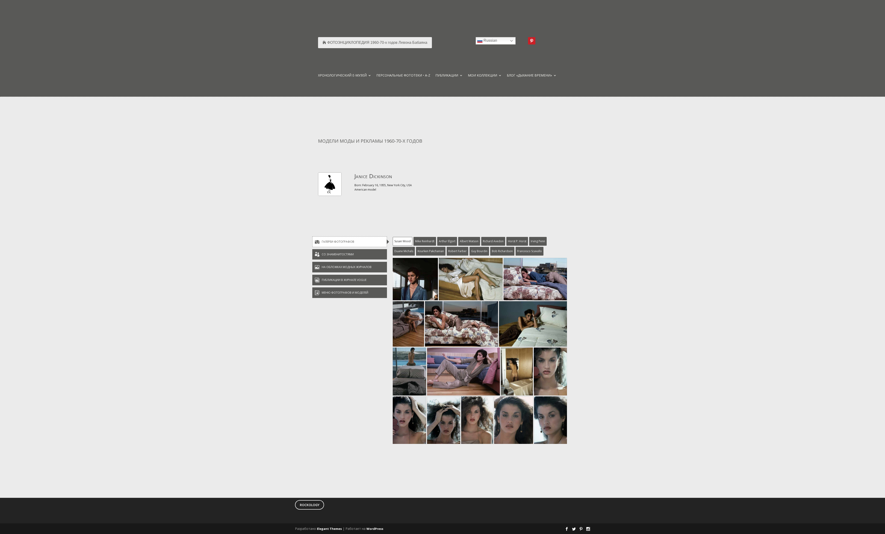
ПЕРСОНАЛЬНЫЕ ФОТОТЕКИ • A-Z (403, 75)
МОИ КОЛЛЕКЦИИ (482, 75)
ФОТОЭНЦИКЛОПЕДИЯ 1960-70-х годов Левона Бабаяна (377, 42)
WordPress (374, 529)
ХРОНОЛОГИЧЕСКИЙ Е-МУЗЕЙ (342, 75)
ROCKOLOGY (309, 505)
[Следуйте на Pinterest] (531, 40)
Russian (490, 41)
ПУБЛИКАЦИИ (446, 75)
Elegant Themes (329, 529)
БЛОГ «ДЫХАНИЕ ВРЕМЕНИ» (529, 75)
